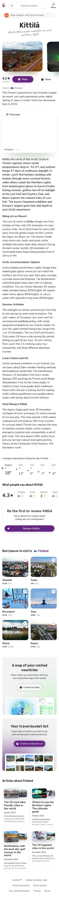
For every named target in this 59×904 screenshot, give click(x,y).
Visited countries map (36, 880)
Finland (16, 88)
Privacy (37, 891)
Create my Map (31, 687)
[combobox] (28, 6)
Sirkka (30, 221)
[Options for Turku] (54, 560)
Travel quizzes (40, 885)
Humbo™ (17, 880)
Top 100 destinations (19, 891)
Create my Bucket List (31, 743)
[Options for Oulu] (54, 592)
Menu (53, 7)
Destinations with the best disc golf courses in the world (14, 850)
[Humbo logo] (4, 5)
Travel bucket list (20, 885)
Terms (47, 891)
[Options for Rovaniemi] (25, 592)
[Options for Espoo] (54, 623)
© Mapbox (9, 150)
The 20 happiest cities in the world (43, 846)
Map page (15, 114)
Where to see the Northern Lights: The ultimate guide (43, 806)
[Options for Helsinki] (25, 560)
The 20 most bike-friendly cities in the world (15, 805)
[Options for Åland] (25, 623)
